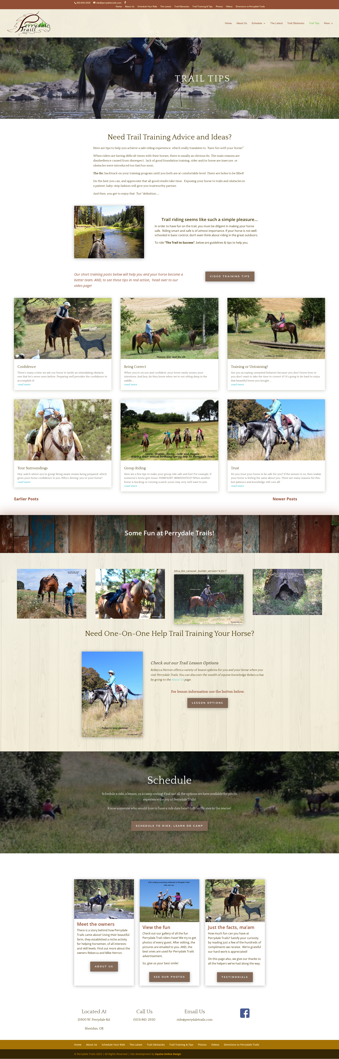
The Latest (165, 6)
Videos (229, 6)
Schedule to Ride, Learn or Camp (169, 826)
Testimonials (235, 977)
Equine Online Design (168, 1054)
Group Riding (135, 468)
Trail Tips (314, 23)
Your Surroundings (32, 468)
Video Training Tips (230, 276)
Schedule (257, 23)
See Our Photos (169, 977)
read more (23, 384)
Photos (219, 6)
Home (119, 6)
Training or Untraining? (249, 367)
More (327, 23)
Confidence (26, 367)
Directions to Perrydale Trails (250, 6)
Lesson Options (207, 703)
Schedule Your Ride (147, 6)
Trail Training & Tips (202, 6)
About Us (129, 6)
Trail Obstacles (181, 6)
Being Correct (135, 367)
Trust (235, 468)
